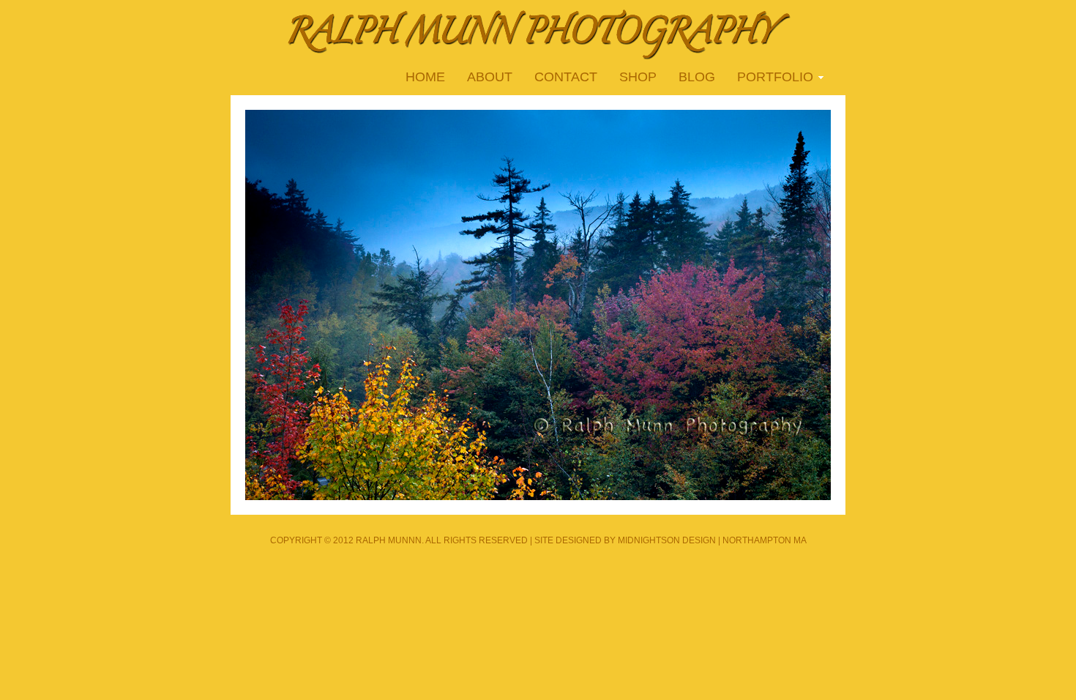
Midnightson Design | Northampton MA (712, 540)
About (489, 77)
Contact (565, 77)
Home (425, 77)
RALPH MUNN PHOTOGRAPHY (538, 33)
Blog (697, 77)
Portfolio (769, 79)
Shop (638, 77)
